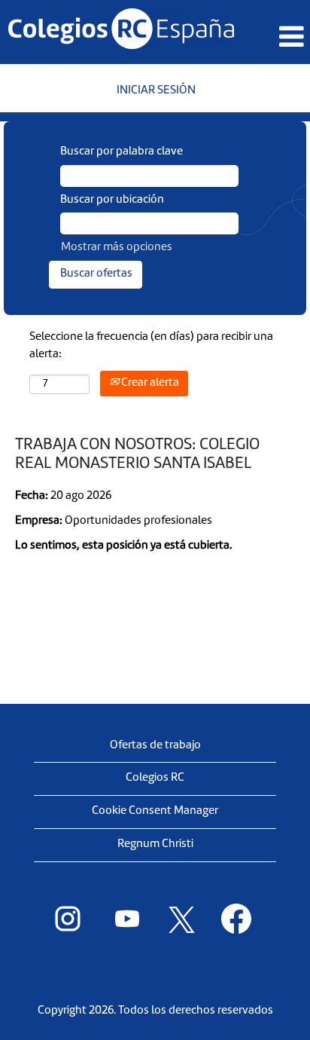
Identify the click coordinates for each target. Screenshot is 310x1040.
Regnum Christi (155, 844)
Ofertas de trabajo (155, 745)
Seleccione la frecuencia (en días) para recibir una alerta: (151, 346)
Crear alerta (149, 383)
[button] (285, 37)
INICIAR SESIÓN (156, 90)
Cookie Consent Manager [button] (155, 811)
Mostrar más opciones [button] (116, 247)
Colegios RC (155, 778)
